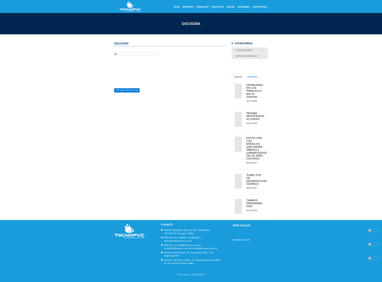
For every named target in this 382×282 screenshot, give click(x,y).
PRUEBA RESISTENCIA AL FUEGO (255, 116)
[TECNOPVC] (129, 231)
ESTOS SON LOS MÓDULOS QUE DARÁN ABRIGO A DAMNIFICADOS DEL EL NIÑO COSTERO (256, 148)
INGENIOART (198, 274)
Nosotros (188, 7)
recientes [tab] (252, 76)
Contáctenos (259, 7)
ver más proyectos (126, 90)
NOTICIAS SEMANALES (246, 56)
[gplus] (250, 231)
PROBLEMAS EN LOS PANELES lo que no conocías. (254, 90)
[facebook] (234, 231)
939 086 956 (204, 230)
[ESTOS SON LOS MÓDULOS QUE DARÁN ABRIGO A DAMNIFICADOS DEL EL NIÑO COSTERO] (238, 144)
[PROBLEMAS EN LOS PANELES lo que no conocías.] (238, 91)
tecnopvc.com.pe (241, 239)
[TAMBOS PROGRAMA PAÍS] (238, 206)
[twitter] (239, 231)
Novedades (244, 7)
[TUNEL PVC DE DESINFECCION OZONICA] (238, 181)
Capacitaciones (243, 50)
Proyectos (217, 7)
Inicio (177, 7)
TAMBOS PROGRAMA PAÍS (254, 203)
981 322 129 (190, 230)
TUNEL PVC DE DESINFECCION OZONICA (256, 179)
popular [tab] (238, 76)
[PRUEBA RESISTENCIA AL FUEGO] (238, 119)
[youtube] (245, 231)
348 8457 (195, 237)
